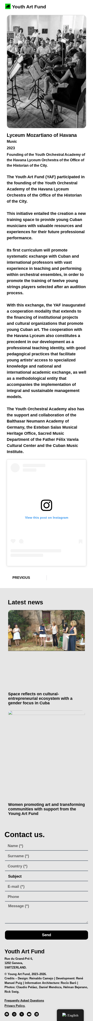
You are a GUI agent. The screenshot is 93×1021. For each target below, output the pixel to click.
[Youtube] (29, 1014)
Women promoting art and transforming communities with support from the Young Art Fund (46, 809)
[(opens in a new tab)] (46, 649)
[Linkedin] (36, 1014)
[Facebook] (7, 1014)
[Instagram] (14, 1014)
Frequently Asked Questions (24, 1000)
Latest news (25, 602)
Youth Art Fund (29, 6)
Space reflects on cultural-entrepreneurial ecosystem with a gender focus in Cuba (40, 698)
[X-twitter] (21, 1014)
